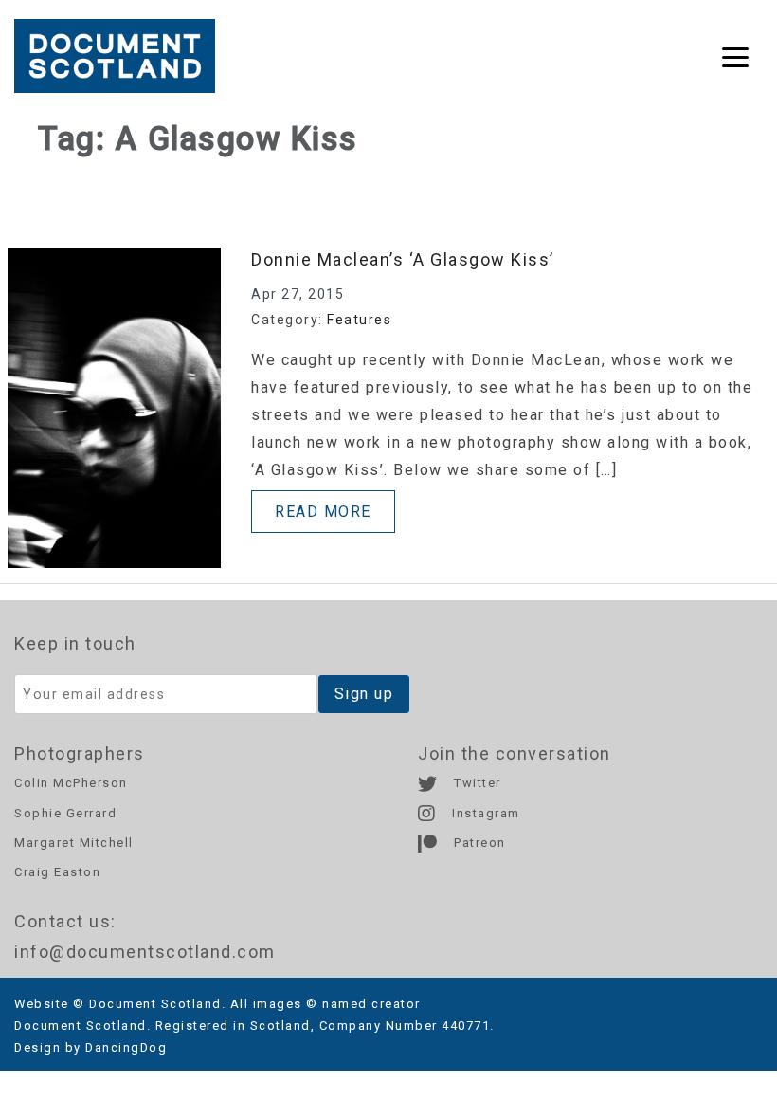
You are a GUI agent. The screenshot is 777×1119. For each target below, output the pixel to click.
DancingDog (126, 1047)
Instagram (484, 813)
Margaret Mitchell (74, 842)
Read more (323, 512)
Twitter (475, 783)
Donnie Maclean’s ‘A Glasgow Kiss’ (402, 259)
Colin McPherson (71, 783)
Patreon (478, 842)
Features (359, 319)
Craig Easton (57, 872)
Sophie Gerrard (65, 813)
